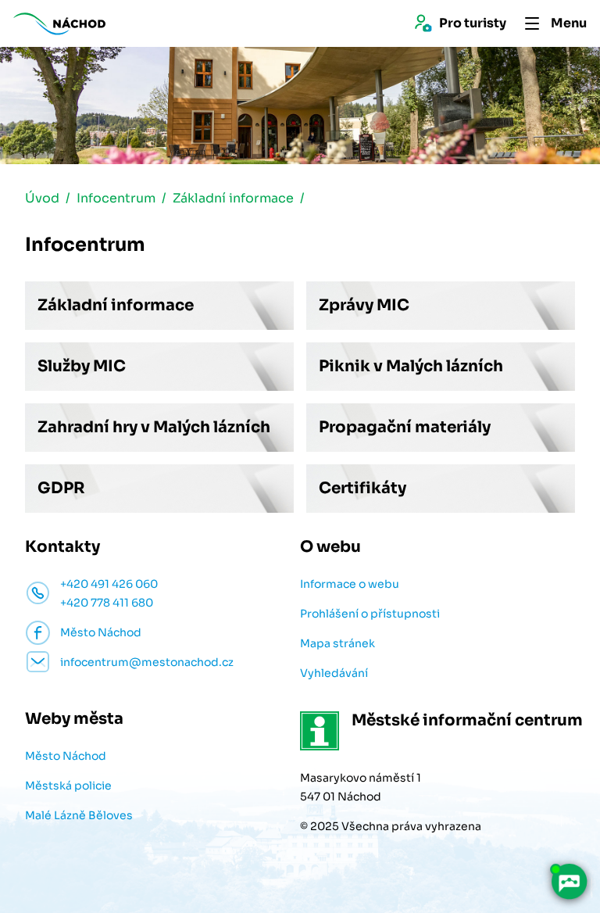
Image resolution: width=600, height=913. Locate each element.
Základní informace (233, 198)
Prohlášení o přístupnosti (370, 614)
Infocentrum (116, 198)
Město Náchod (65, 756)
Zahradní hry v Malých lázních (154, 427)
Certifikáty (362, 488)
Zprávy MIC (364, 305)
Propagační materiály (405, 427)
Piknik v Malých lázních (411, 366)
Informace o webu (349, 584)
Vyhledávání (334, 673)
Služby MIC (82, 366)
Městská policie (68, 786)
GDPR (61, 488)
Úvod (42, 198)
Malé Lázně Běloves (79, 815)
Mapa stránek (337, 643)
